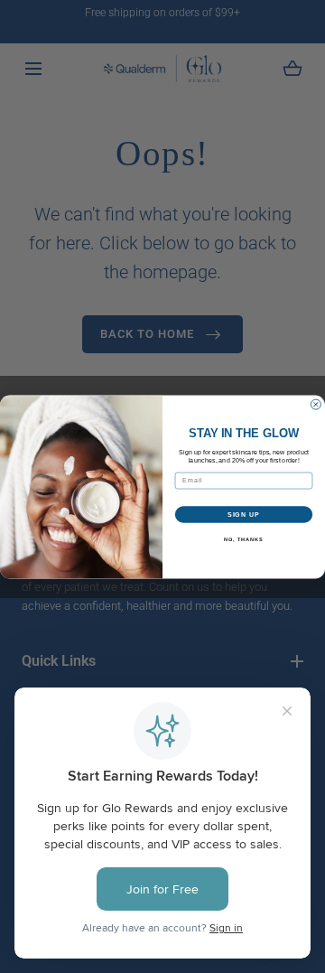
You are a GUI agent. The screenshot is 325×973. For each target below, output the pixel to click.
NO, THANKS (244, 539)
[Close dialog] (315, 404)
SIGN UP (244, 514)
